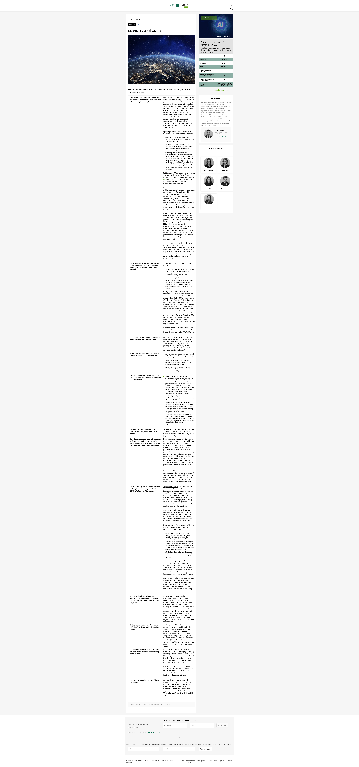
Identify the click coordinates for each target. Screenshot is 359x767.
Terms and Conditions (188, 761)
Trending (229, 9)
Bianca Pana (208, 207)
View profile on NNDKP (220, 136)
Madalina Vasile (208, 170)
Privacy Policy (201, 761)
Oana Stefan (225, 170)
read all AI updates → (224, 36)
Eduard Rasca (225, 189)
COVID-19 (137, 704)
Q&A (172, 704)
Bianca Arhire (209, 189)
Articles (132, 25)
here (208, 737)
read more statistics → (223, 90)
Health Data (155, 704)
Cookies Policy (212, 761)
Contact (190, 763)
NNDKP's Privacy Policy (154, 733)
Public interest (165, 704)
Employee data (145, 704)
